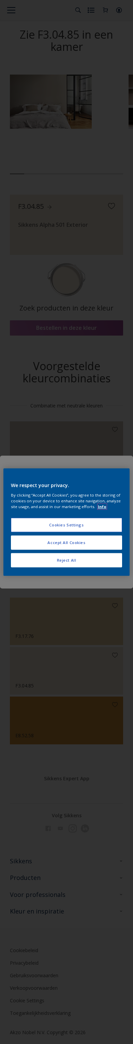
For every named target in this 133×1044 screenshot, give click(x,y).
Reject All (66, 559)
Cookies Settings (66, 524)
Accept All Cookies (66, 542)
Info (102, 506)
